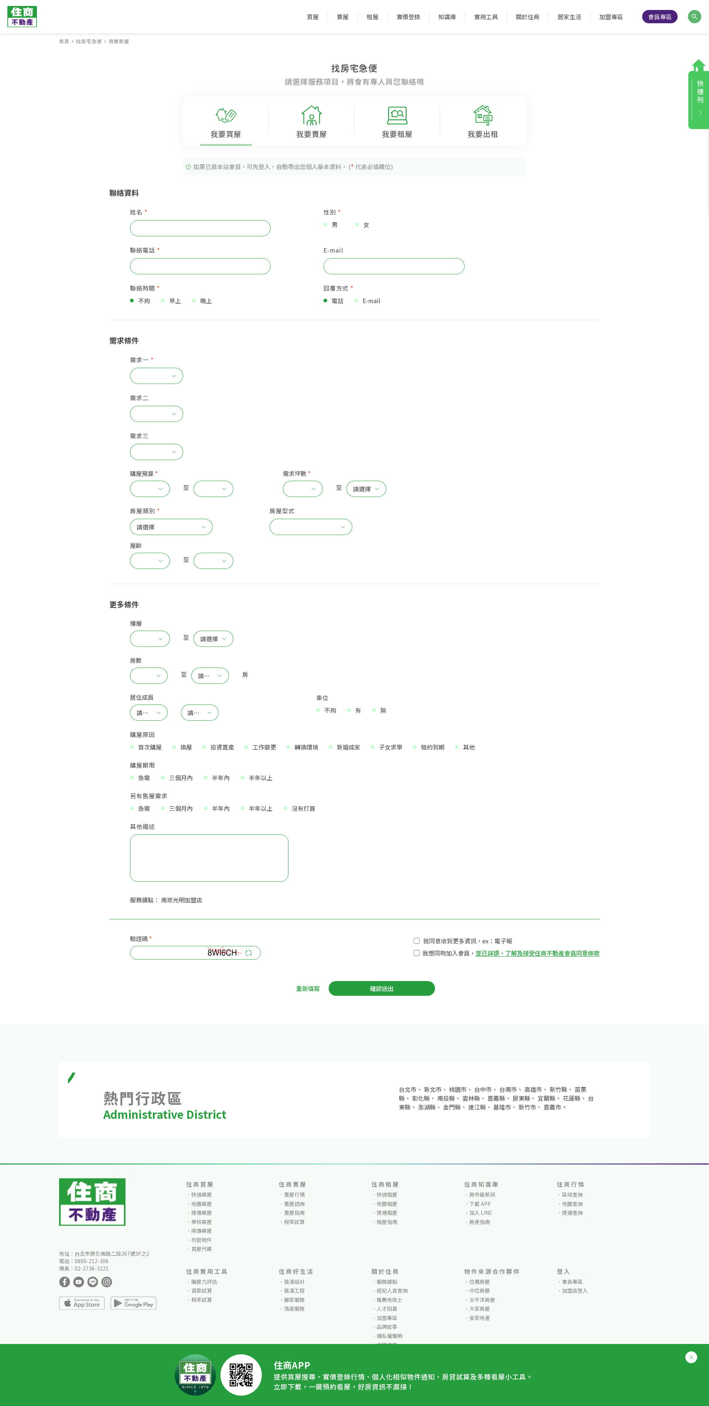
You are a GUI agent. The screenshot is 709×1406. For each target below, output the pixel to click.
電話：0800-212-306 (84, 1261)
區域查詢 (572, 1194)
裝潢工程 (294, 1290)
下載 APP (480, 1203)
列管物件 (201, 1240)
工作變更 (264, 747)
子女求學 (391, 747)
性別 (332, 212)
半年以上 (261, 777)
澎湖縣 (427, 1106)
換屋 (186, 747)
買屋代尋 (201, 1248)
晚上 (206, 300)
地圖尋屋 (201, 1203)
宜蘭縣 (546, 1098)
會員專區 (660, 16)
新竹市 (527, 1106)
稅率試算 (294, 1221)
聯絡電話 (145, 250)
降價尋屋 (201, 1230)
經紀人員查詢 (392, 1290)
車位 (322, 697)
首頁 (64, 41)
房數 (136, 660)
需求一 (142, 359)
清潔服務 (294, 1308)
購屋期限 (142, 765)
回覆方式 (338, 288)
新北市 (433, 1089)
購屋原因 (142, 734)
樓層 (136, 623)
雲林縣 (471, 1098)
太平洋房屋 (482, 1299)
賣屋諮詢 (294, 1203)
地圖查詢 (572, 1203)
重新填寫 (308, 988)
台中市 (483, 1089)
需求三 (139, 435)
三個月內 (181, 777)
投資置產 (222, 747)
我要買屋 (119, 41)
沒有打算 (303, 808)
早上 (175, 300)
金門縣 (452, 1106)
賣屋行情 (294, 1194)
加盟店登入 (575, 1290)
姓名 (138, 212)
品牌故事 (387, 1326)
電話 (337, 300)
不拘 (144, 300)
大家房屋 (479, 1308)
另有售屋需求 (149, 795)
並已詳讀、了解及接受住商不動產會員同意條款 (538, 953)
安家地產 (479, 1317)
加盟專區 (611, 16)
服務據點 (387, 1281)
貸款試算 (201, 1290)
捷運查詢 (572, 1212)
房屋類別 (145, 510)
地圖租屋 (387, 1203)
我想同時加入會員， (449, 953)
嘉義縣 (496, 1098)
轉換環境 (306, 747)
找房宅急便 (89, 41)
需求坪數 (294, 473)
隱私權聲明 (390, 1336)
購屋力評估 (204, 1281)
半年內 (221, 777)
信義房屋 (479, 1281)
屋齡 (136, 545)
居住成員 (142, 697)
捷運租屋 (387, 1212)
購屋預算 (142, 473)
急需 (144, 777)
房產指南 (479, 1221)
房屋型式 (282, 510)
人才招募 (387, 1308)
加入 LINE (480, 1212)
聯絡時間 (145, 288)
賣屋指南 (294, 1212)
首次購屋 (150, 747)
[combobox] (153, 375)
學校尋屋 (201, 1221)
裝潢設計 (294, 1281)
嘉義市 (552, 1106)
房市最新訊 (482, 1194)
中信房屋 (479, 1290)
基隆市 (502, 1106)
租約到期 (433, 747)
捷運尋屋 (201, 1212)
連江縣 (477, 1106)
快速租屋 (387, 1194)
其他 (469, 747)
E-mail (333, 250)
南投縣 (446, 1098)
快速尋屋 (201, 1194)
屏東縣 (521, 1098)
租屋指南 (387, 1221)
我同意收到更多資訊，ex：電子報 (467, 940)
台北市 (408, 1089)
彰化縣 (421, 1098)
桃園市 (458, 1089)
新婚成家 (348, 747)
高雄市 (533, 1089)
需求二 (139, 397)
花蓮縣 (571, 1098)
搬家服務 (294, 1299)
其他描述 (142, 826)
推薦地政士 (390, 1299)
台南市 (508, 1089)
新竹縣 (558, 1089)
